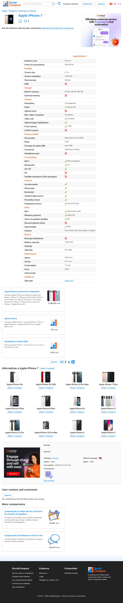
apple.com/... (70, 281)
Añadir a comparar (47, 368)
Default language (90, 458)
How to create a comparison (23, 573)
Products (13, 11)
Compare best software (21, 576)
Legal (41, 576)
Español (111, 4)
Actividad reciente (71, 573)
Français (119, 4)
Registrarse (87, 4)
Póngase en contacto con (49, 580)
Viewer (46, 462)
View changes (49, 481)
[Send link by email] (61, 362)
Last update (49, 465)
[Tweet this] (69, 362)
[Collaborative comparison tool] (12, 4)
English (115, 4)
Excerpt (47, 445)
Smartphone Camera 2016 (16, 341)
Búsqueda (53, 4)
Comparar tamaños (71, 4)
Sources (47, 452)
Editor (85, 462)
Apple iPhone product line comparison (57, 28)
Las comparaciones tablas (22, 580)
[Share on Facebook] (65, 362)
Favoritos (20, 21)
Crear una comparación (59, 4)
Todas (4, 11)
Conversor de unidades (21, 583)
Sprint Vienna (10, 319)
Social (99, 570)
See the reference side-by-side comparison (21, 28)
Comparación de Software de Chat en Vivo (23, 535)
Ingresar (101, 4)
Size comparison (18, 587)
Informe (54, 362)
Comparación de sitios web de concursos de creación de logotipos (23, 512)
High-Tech (23, 11)
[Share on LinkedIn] (73, 362)
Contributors (49, 469)
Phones (33, 11)
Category (47, 458)
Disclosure (43, 573)
